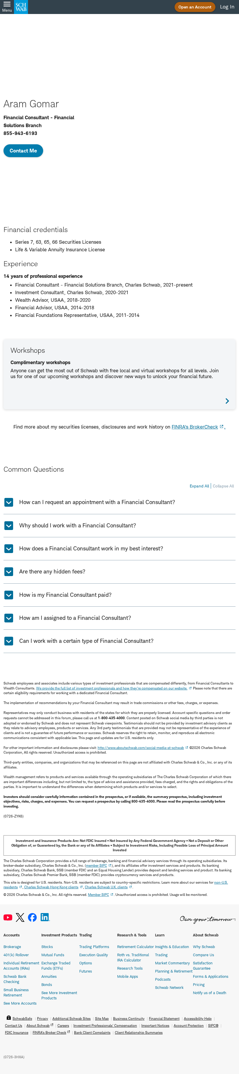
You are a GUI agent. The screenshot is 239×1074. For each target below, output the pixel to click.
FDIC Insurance (16, 1032)
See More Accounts (19, 1003)
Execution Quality (93, 954)
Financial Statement (164, 1018)
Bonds (46, 984)
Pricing (199, 984)
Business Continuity (129, 1018)
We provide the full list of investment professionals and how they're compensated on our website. (111, 688)
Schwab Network (169, 987)
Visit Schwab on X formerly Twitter (20, 917)
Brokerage (12, 946)
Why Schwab (204, 946)
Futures (85, 971)
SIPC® (213, 1025)
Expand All (199, 485)
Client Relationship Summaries (139, 1032)
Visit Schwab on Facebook (32, 917)
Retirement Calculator (135, 946)
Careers (63, 1025)
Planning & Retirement (173, 971)
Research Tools (130, 968)
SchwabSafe (22, 1018)
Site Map (102, 1018)
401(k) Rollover (16, 954)
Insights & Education (172, 946)
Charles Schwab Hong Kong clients (51, 887)
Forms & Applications (210, 976)
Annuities (49, 976)
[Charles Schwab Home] (21, 7)
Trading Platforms (94, 946)
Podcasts (163, 979)
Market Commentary (172, 963)
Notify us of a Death (209, 992)
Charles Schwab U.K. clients (106, 887)
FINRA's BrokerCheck (195, 427)
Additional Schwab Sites (71, 1018)
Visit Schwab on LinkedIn (45, 917)
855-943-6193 (20, 133)
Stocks (47, 946)
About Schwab (38, 1025)
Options (85, 963)
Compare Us (203, 954)
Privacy (42, 1018)
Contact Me (23, 151)
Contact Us (13, 1025)
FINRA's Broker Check (49, 1032)
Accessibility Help (198, 1018)
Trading (161, 954)
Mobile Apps (127, 976)
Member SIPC (98, 894)
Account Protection (189, 1025)
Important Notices (155, 1025)
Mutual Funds (52, 954)
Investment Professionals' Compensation (105, 1025)
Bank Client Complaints (92, 1032)
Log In (227, 7)
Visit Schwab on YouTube (7, 917)
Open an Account (195, 6)
